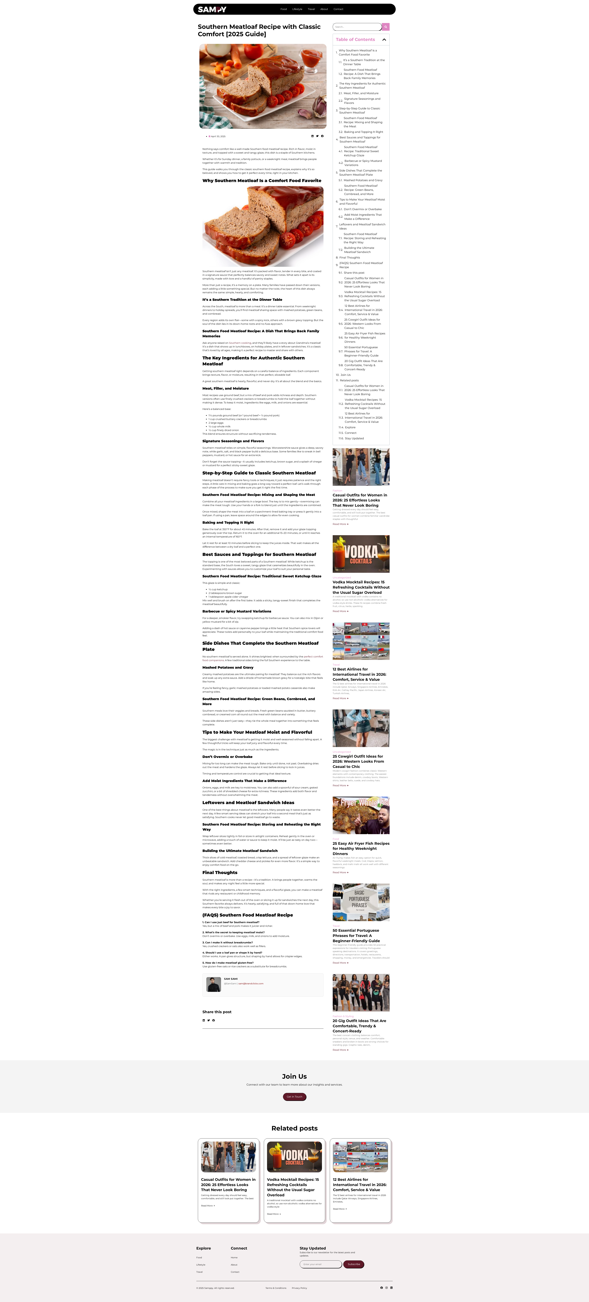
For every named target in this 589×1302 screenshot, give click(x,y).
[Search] (386, 27)
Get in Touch (294, 1096)
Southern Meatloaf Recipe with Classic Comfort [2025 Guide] (259, 30)
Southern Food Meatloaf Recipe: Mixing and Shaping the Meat (363, 122)
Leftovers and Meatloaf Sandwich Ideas (362, 226)
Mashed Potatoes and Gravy (363, 180)
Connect (350, 433)
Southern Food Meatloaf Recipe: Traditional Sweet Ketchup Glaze (361, 151)
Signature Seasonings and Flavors (362, 101)
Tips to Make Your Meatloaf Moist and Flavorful (362, 201)
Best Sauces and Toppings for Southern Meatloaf (360, 139)
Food (284, 9)
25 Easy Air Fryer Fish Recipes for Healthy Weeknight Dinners (365, 337)
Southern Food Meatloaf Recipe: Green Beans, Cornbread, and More (360, 190)
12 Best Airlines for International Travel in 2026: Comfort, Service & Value (364, 310)
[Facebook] (381, 1288)
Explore (350, 427)
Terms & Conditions (276, 1288)
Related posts (349, 380)
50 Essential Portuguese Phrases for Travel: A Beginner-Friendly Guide (361, 351)
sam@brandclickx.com (251, 983)
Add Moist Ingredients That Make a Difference (363, 217)
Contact (338, 9)
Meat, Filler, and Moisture (361, 93)
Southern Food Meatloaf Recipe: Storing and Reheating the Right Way (365, 238)
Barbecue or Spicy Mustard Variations (363, 163)
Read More (339, 524)
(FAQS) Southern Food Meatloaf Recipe (361, 265)
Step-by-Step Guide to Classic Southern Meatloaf (359, 110)
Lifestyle (297, 9)
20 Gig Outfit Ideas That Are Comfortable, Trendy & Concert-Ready (364, 365)
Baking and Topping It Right (363, 132)
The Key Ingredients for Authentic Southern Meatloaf (362, 85)
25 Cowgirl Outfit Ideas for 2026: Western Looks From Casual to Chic (362, 324)
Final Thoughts (349, 257)
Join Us (346, 375)
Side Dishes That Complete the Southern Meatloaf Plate (360, 172)
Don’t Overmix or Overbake (363, 209)
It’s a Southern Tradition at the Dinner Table (364, 62)
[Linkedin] (391, 1288)
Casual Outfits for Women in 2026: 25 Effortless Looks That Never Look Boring (364, 282)
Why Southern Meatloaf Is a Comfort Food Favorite (358, 52)
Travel (311, 9)
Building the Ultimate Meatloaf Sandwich (359, 250)
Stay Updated (354, 438)
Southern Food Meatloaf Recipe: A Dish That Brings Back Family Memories (362, 74)
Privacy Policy (299, 1288)
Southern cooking (240, 342)
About (324, 9)
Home (234, 1257)
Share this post (354, 272)
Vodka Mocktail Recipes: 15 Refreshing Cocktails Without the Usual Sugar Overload (364, 296)
